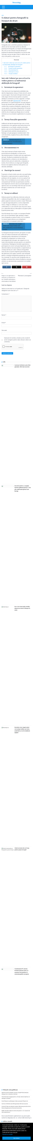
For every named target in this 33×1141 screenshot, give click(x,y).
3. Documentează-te (11, 70)
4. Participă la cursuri (11, 72)
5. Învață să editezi (11, 73)
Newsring (16, 2)
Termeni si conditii (7, 1134)
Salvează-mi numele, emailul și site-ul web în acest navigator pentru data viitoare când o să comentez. (17, 339)
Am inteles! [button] (16, 1138)
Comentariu (5, 294)
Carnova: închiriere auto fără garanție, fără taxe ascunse (15, 1103)
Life (3, 15)
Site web (4, 330)
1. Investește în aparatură (12, 66)
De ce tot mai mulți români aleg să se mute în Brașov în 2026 (22, 608)
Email (4, 322)
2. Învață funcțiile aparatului (13, 68)
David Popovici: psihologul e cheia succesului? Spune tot (15, 1101)
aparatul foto (17, 100)
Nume (4, 315)
